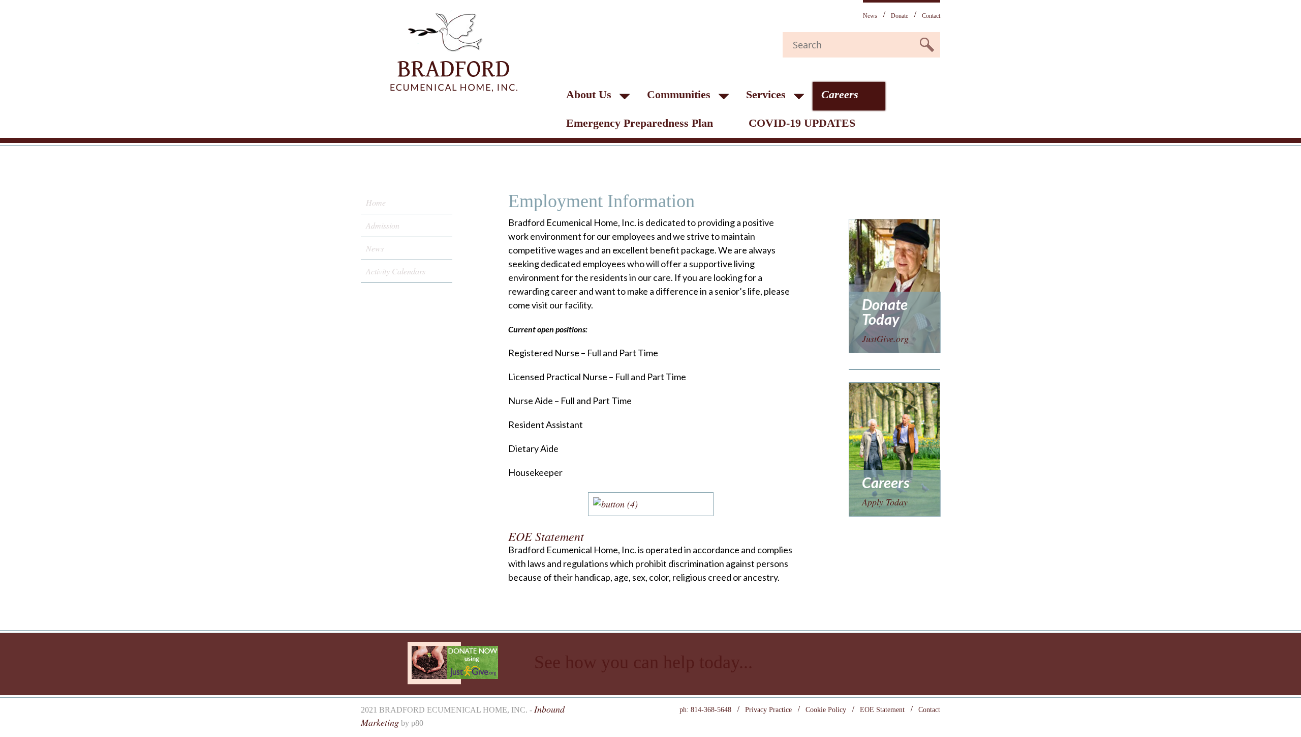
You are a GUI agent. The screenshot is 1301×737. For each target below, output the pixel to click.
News (870, 15)
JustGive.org (885, 338)
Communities (678, 94)
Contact (931, 15)
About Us (588, 94)
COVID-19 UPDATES (802, 123)
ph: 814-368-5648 (705, 710)
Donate (899, 15)
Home (376, 202)
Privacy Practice (768, 710)
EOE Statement (882, 710)
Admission (382, 225)
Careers (839, 94)
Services (766, 94)
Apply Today (885, 502)
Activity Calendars (395, 271)
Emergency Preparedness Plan (639, 123)
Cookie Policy (826, 710)
